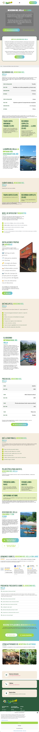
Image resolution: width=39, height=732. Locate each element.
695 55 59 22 (17, 684)
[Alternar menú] (19, 2)
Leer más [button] (15, 574)
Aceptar (19, 722)
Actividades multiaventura (15, 707)
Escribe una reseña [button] (9, 572)
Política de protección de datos (18, 730)
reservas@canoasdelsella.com (14, 675)
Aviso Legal (24, 730)
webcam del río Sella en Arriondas (12, 502)
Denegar (19, 725)
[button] (37, 712)
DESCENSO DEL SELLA (5, 707)
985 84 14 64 (11, 684)
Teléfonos (11, 683)
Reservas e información (13, 674)
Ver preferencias (19, 728)
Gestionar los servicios (5, 720)
